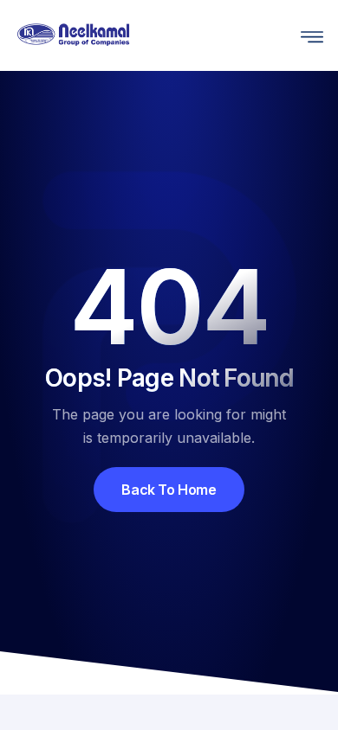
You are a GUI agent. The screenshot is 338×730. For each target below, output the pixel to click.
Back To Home (168, 489)
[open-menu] (307, 35)
